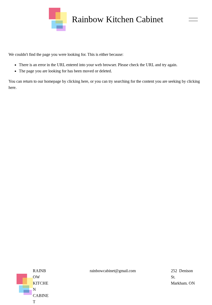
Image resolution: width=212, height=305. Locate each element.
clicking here (77, 81)
